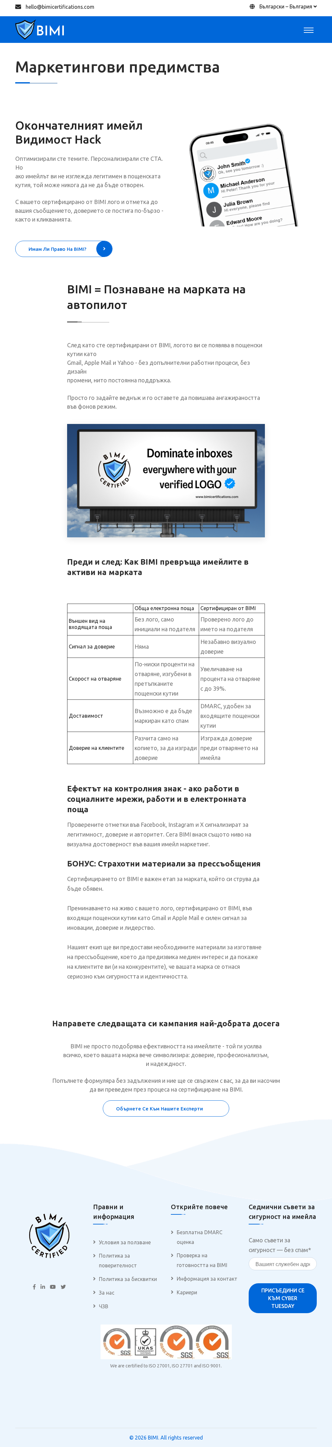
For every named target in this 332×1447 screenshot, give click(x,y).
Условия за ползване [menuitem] (125, 1242)
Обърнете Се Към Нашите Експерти (159, 1108)
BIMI (153, 1438)
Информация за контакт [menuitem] (207, 1279)
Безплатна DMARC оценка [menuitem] (199, 1237)
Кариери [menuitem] (187, 1292)
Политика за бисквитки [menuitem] (128, 1279)
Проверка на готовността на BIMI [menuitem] (202, 1260)
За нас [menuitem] (106, 1293)
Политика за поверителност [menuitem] (118, 1260)
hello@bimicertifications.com (60, 7)
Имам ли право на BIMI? (57, 249)
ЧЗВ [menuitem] (103, 1306)
